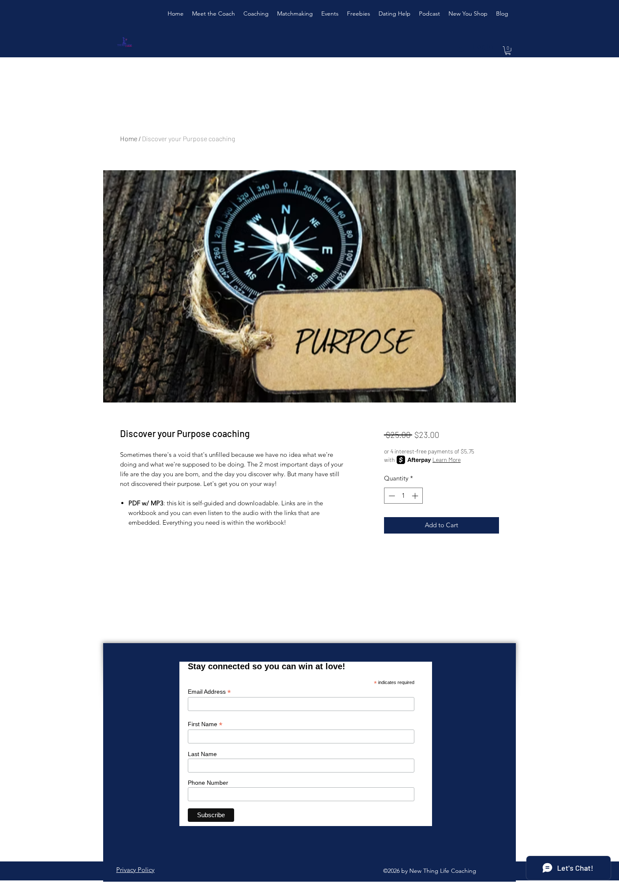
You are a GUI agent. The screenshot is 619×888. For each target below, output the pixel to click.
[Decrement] (391, 496)
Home (128, 138)
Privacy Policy (135, 870)
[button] (508, 50)
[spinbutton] (403, 496)
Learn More (446, 459)
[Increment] (416, 496)
